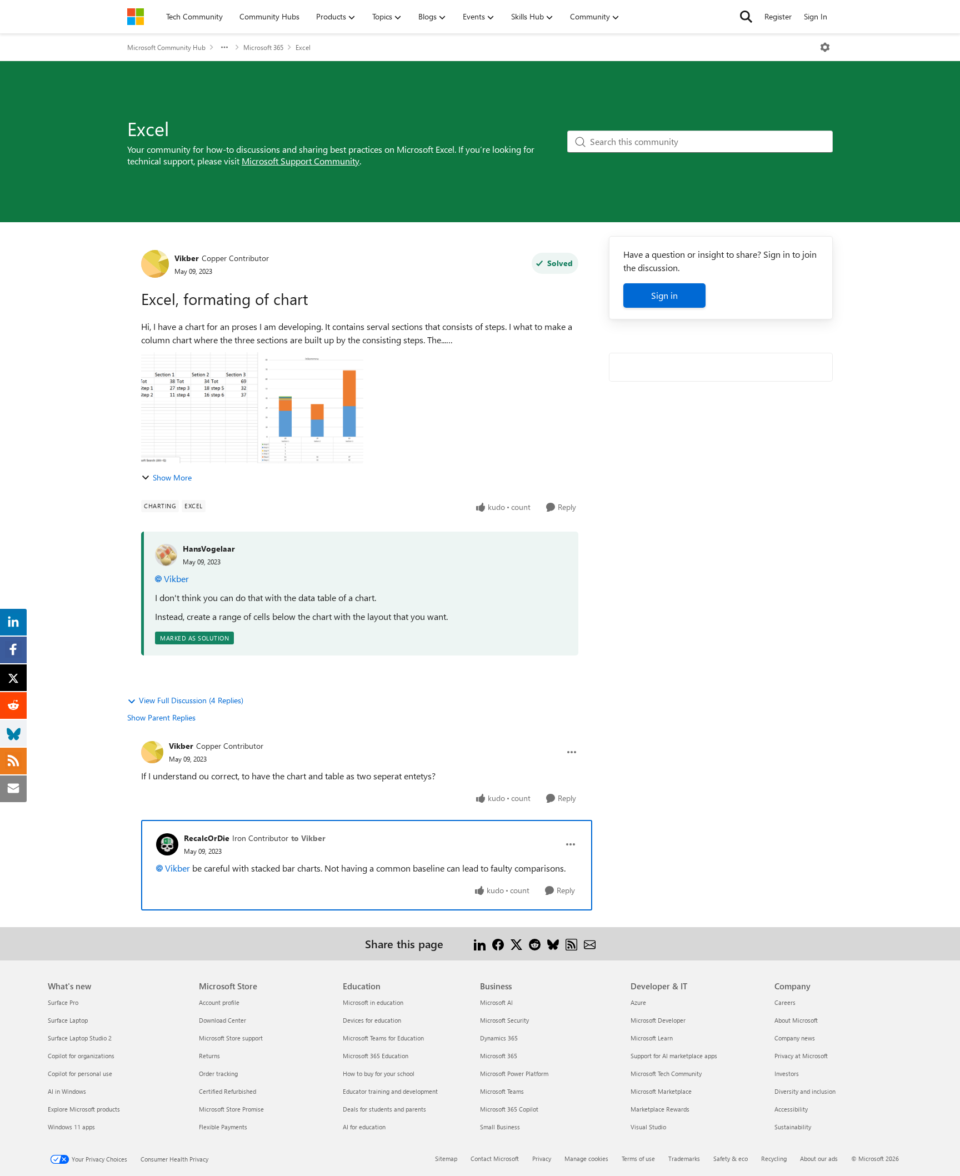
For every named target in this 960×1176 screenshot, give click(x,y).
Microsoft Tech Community (666, 1073)
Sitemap (446, 1158)
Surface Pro (63, 1002)
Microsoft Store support (231, 1038)
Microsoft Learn (652, 1038)
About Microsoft (796, 1020)
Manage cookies (586, 1158)
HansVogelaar (209, 548)
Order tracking (218, 1073)
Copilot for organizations (81, 1056)
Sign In (815, 16)
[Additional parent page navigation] (224, 47)
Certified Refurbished (227, 1091)
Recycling (774, 1158)
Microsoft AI (496, 1002)
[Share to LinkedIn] (480, 943)
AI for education (364, 1127)
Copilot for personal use (80, 1073)
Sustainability (792, 1127)
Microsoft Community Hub (166, 47)
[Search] (746, 16)
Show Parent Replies (161, 717)
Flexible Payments (223, 1127)
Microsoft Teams (502, 1091)
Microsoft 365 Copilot (509, 1109)
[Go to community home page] (135, 16)
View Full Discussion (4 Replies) (191, 700)
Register (778, 16)
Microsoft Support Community (300, 161)
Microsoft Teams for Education (383, 1038)
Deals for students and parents (384, 1109)
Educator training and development (390, 1091)
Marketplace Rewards (660, 1109)
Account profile (219, 1002)
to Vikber (308, 838)
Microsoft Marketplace (661, 1091)
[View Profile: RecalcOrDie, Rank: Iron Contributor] (167, 844)
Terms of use (638, 1158)
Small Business (500, 1127)
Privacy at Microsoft (801, 1056)
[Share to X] (516, 943)
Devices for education (372, 1020)
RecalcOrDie (206, 838)
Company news (794, 1038)
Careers (785, 1002)
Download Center (222, 1020)
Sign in (664, 295)
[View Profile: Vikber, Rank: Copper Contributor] (155, 264)
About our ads (819, 1158)
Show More (172, 477)
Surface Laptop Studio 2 (80, 1038)
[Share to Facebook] (498, 943)
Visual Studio (648, 1127)
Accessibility (791, 1109)
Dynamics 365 (499, 1038)
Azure (638, 1002)
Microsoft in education (373, 1002)
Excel (303, 47)
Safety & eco (730, 1158)
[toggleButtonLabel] (825, 47)
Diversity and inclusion (805, 1091)
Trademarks (684, 1158)
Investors (786, 1073)
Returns (209, 1056)
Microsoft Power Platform (514, 1073)
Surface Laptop (68, 1020)
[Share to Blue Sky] (553, 943)
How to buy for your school (378, 1073)
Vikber (186, 258)
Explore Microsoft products (84, 1109)
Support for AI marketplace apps (674, 1056)
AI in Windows (67, 1091)
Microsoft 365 (263, 47)
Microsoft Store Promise (231, 1109)
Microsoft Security (504, 1020)
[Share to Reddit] (535, 943)
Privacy (541, 1158)
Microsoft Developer (658, 1020)
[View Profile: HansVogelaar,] (166, 555)
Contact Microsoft (495, 1158)
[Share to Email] (590, 943)
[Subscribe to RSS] (571, 943)
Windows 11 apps (71, 1127)
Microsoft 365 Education (375, 1056)
